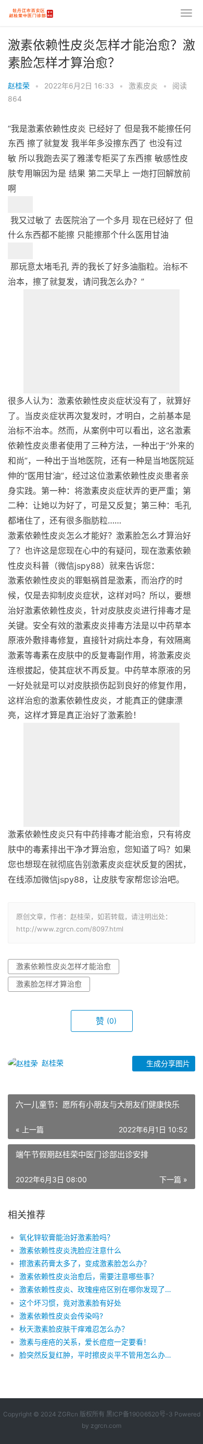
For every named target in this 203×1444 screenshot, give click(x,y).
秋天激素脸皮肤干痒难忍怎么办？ (74, 1328)
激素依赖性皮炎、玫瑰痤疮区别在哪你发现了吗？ (98, 1289)
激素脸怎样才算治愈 (49, 983)
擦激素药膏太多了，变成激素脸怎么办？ (84, 1263)
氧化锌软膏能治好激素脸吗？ (66, 1237)
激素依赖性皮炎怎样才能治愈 (63, 966)
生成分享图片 (167, 1063)
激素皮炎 (143, 85)
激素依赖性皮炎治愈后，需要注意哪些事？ (88, 1276)
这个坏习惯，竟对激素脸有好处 (70, 1302)
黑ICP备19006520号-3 (139, 1414)
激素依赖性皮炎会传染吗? (61, 1315)
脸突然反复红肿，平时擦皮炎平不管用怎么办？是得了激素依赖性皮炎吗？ (98, 1354)
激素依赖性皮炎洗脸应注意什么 (70, 1250)
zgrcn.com (106, 1425)
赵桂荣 (19, 85)
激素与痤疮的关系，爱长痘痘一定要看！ (84, 1341)
